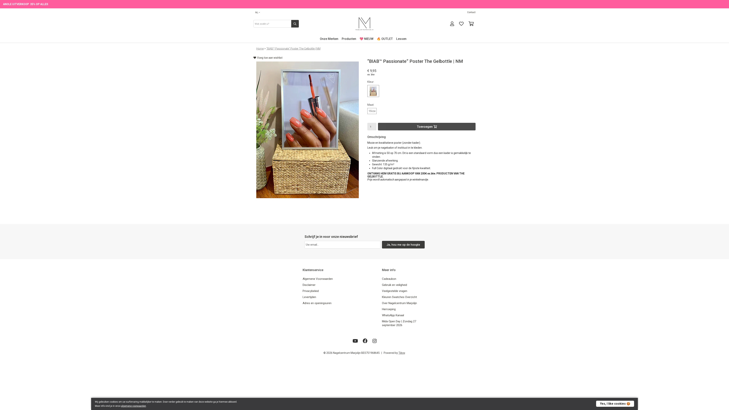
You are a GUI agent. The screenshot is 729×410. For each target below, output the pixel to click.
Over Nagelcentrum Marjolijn (399, 303)
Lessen (401, 39)
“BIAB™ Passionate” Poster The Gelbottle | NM (293, 48)
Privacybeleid (311, 291)
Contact (471, 12)
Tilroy (401, 352)
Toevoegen (425, 127)
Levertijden (309, 297)
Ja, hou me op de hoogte (403, 244)
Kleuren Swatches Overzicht (399, 297)
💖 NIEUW (366, 39)
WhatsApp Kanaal (393, 315)
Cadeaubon (389, 279)
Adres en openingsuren (317, 303)
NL (256, 12)
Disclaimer (309, 285)
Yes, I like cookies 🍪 (615, 403)
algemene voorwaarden (133, 406)
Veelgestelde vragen (394, 291)
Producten (349, 39)
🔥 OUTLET (385, 39)
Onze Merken (329, 39)
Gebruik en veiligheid (394, 285)
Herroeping (389, 309)
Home (260, 48)
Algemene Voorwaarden (318, 279)
